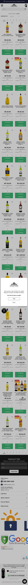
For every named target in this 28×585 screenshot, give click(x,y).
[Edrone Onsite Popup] (14, 292)
